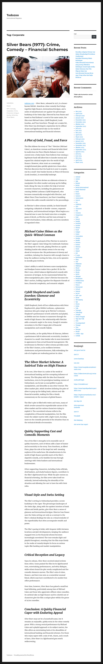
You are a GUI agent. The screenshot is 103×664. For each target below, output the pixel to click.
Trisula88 (77, 416)
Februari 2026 (80, 116)
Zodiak (78, 336)
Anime (78, 179)
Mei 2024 (78, 158)
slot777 (76, 354)
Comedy (13, 109)
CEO (77, 206)
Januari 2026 (80, 118)
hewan (78, 245)
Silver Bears (10, 117)
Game (77, 234)
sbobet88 (77, 407)
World (77, 331)
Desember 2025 (81, 120)
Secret (78, 293)
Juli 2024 (78, 154)
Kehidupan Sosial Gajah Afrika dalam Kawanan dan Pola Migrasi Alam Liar (85, 69)
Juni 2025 (79, 130)
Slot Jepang (79, 300)
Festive (78, 225)
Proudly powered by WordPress (24, 655)
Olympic (78, 276)
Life (77, 261)
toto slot (76, 363)
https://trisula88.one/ (81, 384)
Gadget (78, 232)
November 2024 (81, 145)
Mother (78, 270)
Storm (78, 304)
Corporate (10, 111)
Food (77, 230)
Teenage (78, 310)
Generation (79, 236)
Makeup (78, 266)
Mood (77, 268)
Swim (77, 306)
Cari (75, 34)
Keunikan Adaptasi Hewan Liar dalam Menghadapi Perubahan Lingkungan (85, 54)
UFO (77, 321)
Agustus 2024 (80, 152)
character (79, 209)
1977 (8, 109)
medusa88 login (79, 380)
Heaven (78, 242)
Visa (77, 327)
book (77, 192)
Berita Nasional (80, 189)
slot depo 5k (78, 401)
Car (77, 202)
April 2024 (79, 160)
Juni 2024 (79, 156)
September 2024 (81, 150)
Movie (9, 106)
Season (78, 291)
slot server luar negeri (81, 424)
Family (78, 221)
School (78, 289)
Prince (78, 285)
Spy (77, 302)
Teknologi (79, 312)
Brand (77, 194)
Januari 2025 (80, 141)
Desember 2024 (81, 143)
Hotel (77, 249)
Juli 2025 (78, 128)
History (78, 247)
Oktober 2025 (80, 124)
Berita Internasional (82, 187)
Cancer (78, 200)
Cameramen (79, 198)
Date (77, 217)
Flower (78, 228)
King (77, 259)
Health (78, 240)
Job (77, 253)
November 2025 (81, 122)
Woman (78, 329)
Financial (10, 113)
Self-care (78, 295)
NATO (77, 274)
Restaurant (79, 287)
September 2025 (81, 126)
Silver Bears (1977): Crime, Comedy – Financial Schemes (37, 47)
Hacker (78, 238)
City (77, 211)
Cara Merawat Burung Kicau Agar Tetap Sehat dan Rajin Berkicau (84, 75)
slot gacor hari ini (79, 350)
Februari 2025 (80, 139)
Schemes (15, 115)
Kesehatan (79, 257)
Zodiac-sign (79, 334)
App (77, 181)
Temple (78, 314)
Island (78, 251)
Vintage (78, 325)
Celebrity (78, 204)
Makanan (79, 264)
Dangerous (79, 215)
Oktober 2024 (80, 147)
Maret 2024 (79, 162)
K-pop (78, 255)
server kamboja (79, 359)
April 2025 (79, 135)
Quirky (9, 115)
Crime (16, 111)
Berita (77, 185)
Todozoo (13, 15)
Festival (78, 223)
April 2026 (79, 114)
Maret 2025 (79, 137)
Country (78, 213)
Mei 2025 (78, 133)
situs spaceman (79, 405)
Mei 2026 (79, 111)
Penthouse (79, 278)
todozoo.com (29, 103)
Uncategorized (80, 323)
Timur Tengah (80, 317)
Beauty (78, 183)
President (79, 283)
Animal (78, 177)
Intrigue (16, 113)
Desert (78, 219)
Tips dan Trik (80, 319)
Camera (78, 196)
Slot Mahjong (78, 420)
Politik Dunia (80, 281)
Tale (77, 308)
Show (77, 298)
